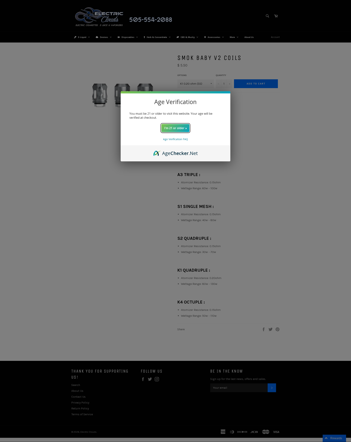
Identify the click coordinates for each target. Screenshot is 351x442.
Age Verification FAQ (175, 139)
